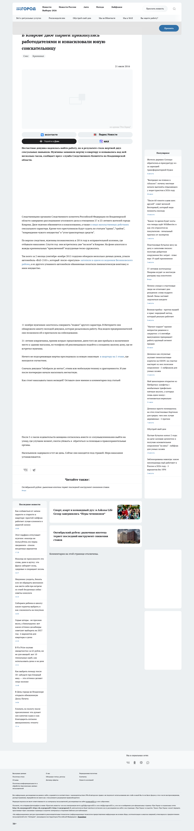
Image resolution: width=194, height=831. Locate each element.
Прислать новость (155, 8)
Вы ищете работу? (149, 18)
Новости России (67, 7)
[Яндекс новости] (105, 134)
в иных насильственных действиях (109, 224)
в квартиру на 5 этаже (112, 356)
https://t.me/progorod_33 (61, 808)
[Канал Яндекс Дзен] (49, 141)
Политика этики (18, 777)
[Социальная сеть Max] (105, 141)
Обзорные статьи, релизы (55, 777)
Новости (46, 7)
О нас (48, 773)
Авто (86, 7)
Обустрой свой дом (82, 18)
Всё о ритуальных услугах (28, 18)
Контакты (83, 777)
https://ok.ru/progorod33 (42, 808)
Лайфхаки (116, 7)
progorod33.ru (91, 801)
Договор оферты (52, 780)
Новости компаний (86, 780)
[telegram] (34, 470)
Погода (100, 7)
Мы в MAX (128, 18)
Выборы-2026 (49, 10)
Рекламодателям (57, 18)
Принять (169, 28)
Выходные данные (19, 773)
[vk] (25, 470)
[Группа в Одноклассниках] (134, 762)
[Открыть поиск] (174, 8)
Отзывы (15, 780)
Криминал (38, 56)
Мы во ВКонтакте (107, 18)
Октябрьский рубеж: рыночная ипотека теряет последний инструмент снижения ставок (65, 488)
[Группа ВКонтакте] (49, 134)
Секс (26, 56)
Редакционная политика (88, 773)
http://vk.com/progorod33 (22, 808)
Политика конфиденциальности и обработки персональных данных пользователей (25, 785)
